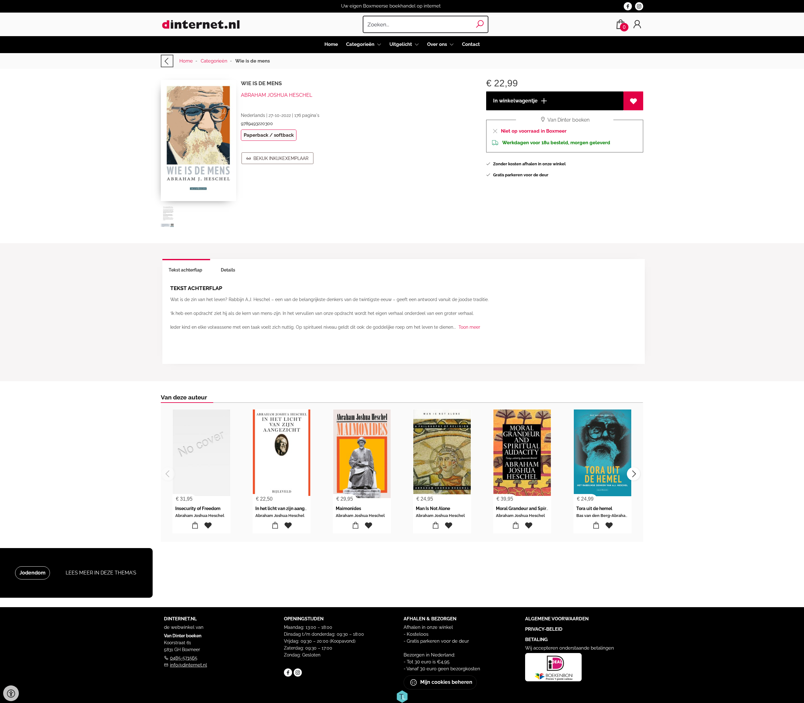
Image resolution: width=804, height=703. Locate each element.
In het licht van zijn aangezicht (286, 508)
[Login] (637, 24)
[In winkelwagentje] (195, 525)
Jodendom (32, 573)
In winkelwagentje (515, 101)
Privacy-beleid (543, 629)
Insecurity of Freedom (197, 508)
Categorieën (214, 61)
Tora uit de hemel (594, 508)
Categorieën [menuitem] (361, 44)
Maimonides (348, 508)
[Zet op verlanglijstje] (633, 100)
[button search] (480, 24)
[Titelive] (402, 696)
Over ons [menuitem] (437, 44)
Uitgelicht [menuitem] (401, 44)
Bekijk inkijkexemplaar (279, 158)
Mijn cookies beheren (445, 682)
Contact (471, 44)
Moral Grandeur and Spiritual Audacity (535, 508)
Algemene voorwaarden (557, 619)
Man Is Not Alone (433, 508)
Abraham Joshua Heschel (276, 95)
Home (331, 44)
